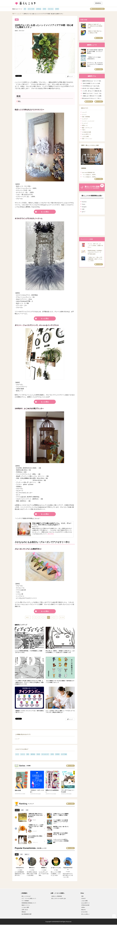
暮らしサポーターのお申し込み (58, 898)
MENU (99, 3)
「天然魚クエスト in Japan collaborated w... (94, 57)
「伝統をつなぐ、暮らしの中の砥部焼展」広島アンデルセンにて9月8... (95, 259)
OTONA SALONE (85, 905)
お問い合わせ (25, 909)
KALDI (38, 754)
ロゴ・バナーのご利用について (29, 898)
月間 (27, 810)
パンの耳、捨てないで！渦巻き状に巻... (92, 90)
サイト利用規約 (25, 900)
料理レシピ (85, 125)
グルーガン (50, 9)
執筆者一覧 (89, 101)
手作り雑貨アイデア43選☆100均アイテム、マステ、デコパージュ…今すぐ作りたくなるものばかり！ (51, 524)
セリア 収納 (64, 754)
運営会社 (24, 911)
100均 (44, 9)
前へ (28, 617)
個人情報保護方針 (26, 914)
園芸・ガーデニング (87, 127)
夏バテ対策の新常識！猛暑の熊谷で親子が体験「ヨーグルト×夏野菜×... (95, 51)
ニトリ (17, 754)
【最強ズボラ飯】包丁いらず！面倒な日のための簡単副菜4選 (95, 26)
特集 (82, 896)
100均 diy (38, 9)
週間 (22, 810)
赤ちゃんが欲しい (85, 914)
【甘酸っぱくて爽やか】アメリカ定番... (92, 95)
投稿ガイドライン (26, 905)
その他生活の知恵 (86, 132)
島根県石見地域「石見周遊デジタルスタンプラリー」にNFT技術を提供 (95, 252)
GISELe (83, 907)
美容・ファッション (87, 138)
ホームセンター (45, 754)
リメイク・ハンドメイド (88, 121)
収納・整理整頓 (86, 116)
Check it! (83, 898)
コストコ (23, 754)
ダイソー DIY (31, 9)
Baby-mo (83, 909)
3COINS (57, 754)
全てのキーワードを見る (97, 8)
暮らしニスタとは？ (26, 896)
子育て (83, 129)
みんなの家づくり (86, 134)
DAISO (57, 9)
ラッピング (85, 123)
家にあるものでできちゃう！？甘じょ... (92, 98)
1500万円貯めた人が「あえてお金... (91, 85)
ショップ (19, 13)
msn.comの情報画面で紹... (89, 172)
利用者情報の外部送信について (29, 903)
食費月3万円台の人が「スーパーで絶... (91, 80)
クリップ (70, 76)
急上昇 (17, 810)
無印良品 (33, 754)
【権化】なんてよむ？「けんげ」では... (92, 93)
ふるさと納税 (85, 136)
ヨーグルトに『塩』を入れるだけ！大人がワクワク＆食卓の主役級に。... (95, 64)
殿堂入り (27, 854)
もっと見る (45, 212)
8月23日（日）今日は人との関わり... (91, 88)
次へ (61, 617)
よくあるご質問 (25, 907)
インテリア (85, 119)
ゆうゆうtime (84, 911)
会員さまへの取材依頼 (56, 896)
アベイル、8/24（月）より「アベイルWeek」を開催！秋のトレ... (95, 245)
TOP (13, 13)
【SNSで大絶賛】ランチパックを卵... (91, 83)
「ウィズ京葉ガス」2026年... (89, 174)
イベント (84, 114)
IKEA (28, 754)
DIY (25, 9)
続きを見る (51, 534)
